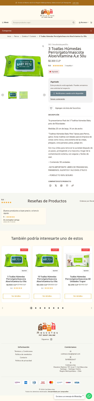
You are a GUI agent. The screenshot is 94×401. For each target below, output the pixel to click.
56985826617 (70, 359)
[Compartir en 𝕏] (56, 186)
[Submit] (73, 22)
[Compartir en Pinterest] (67, 186)
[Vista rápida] (26, 259)
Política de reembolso (23, 354)
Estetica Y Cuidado (29, 36)
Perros (16, 36)
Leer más (69, 3)
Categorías (6, 31)
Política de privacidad (23, 361)
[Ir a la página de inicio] (47, 13)
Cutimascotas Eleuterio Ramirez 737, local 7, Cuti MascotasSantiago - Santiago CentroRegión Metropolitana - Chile (71, 368)
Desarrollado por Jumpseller (58, 391)
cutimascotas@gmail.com (70, 354)
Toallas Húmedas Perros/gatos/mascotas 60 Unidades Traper (77, 279)
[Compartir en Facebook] (50, 186)
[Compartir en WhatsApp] (61, 186)
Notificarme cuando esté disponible (69, 93)
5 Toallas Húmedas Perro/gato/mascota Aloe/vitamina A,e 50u (16, 279)
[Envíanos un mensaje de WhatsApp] (89, 396)
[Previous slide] (3, 95)
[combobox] (44, 22)
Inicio (9, 36)
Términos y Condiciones (23, 351)
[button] (31, 308)
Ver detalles (16, 296)
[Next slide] (44, 95)
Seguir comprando (57, 99)
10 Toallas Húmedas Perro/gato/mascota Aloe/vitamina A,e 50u (47, 279)
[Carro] (91, 22)
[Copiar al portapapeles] (73, 186)
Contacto (23, 357)
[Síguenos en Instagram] (51, 339)
